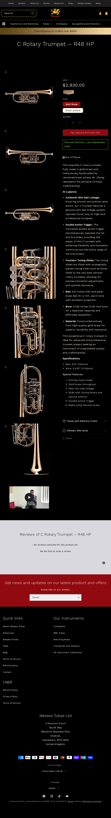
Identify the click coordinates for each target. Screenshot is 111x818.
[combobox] (19, 13)
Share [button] (69, 438)
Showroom (8, 633)
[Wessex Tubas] (55, 12)
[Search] (33, 13)
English (52, 788)
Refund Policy (10, 690)
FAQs (5, 646)
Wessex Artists (10, 639)
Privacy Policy (10, 696)
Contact (7, 672)
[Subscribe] (78, 597)
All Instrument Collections (68, 652)
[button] (4, 24)
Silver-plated (73, 110)
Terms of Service (12, 659)
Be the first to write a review (55, 551)
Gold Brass (72, 104)
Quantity (67, 117)
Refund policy (10, 665)
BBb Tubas (59, 633)
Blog (5, 652)
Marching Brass (62, 639)
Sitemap (70, 801)
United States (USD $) (52, 771)
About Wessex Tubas (14, 626)
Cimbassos (59, 626)
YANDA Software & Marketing (91, 801)
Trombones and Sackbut (67, 646)
